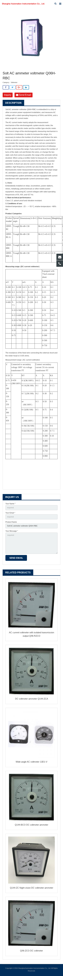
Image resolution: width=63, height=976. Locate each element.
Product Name (11, 522)
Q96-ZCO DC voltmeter (31, 950)
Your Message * (11, 531)
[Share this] (6, 87)
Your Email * (10, 513)
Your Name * (10, 504)
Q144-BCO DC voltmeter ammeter (31, 824)
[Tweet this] (12, 87)
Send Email (24, 95)
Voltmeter (14, 82)
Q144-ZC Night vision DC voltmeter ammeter (31, 888)
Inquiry (7, 95)
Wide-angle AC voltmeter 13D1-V (31, 761)
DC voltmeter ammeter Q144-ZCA (31, 698)
